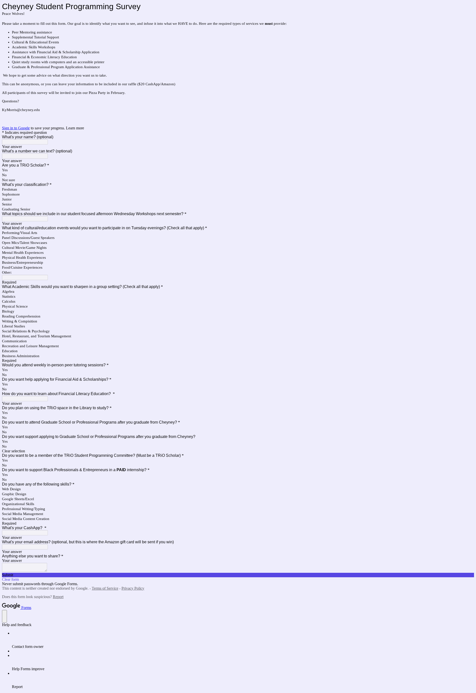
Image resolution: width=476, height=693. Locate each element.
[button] (238, 451)
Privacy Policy (132, 588)
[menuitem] (243, 640)
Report (58, 597)
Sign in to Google (16, 128)
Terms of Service (105, 588)
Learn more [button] (75, 128)
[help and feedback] (4, 616)
